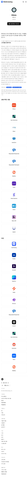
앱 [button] (1, 410)
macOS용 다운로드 (14, 23)
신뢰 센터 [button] (3, 459)
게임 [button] (2, 412)
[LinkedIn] (3, 382)
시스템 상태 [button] (3, 443)
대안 (2, 238)
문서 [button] (2, 435)
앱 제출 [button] (2, 424)
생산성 (14, 19)
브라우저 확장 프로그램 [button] (6, 398)
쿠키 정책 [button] (3, 463)
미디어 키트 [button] (3, 453)
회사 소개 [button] (3, 449)
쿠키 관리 (3, 388)
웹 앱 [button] (2, 400)
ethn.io (14, 17)
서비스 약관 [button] (3, 469)
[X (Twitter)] (1, 382)
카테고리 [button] (3, 414)
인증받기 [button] (3, 422)
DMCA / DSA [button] (4, 471)
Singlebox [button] (3, 404)
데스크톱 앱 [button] (3, 396)
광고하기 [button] (3, 427)
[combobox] (7, 385)
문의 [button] (2, 437)
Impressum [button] (3, 473)
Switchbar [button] (3, 402)
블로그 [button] (2, 439)
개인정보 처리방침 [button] (5, 461)
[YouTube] (6, 382)
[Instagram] (8, 382)
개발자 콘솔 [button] (3, 420)
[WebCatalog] (2, 379)
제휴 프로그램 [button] (4, 441)
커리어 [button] (2, 451)
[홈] (6, 2)
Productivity (9, 87)
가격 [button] (2, 433)
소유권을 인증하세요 (6, 42)
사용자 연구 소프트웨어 (17, 87)
